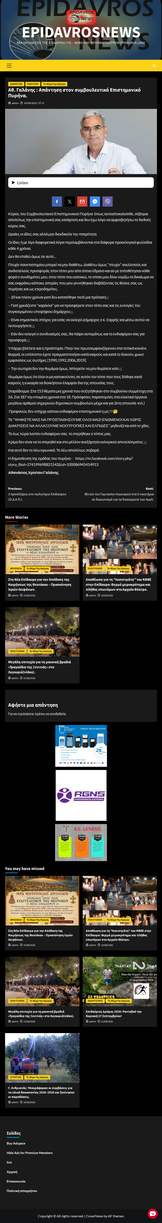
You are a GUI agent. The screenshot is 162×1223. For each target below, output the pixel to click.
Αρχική (12, 1172)
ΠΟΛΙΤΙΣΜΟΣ (95, 568)
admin (15, 103)
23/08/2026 (29, 595)
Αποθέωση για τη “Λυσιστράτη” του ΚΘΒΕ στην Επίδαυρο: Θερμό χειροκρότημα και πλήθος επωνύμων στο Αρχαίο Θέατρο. (118, 584)
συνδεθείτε (58, 714)
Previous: (37, 494)
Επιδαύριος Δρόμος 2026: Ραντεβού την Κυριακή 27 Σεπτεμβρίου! (114, 1013)
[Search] (154, 65)
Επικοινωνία (16, 1181)
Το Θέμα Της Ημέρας (54, 84)
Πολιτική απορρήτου (22, 1191)
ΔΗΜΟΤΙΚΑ (16, 84)
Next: (119, 494)
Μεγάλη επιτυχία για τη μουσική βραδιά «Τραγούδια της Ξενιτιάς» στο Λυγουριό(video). (39, 667)
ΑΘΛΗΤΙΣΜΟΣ (95, 1001)
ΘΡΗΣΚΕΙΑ (16, 568)
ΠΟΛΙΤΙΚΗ (32, 84)
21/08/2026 (107, 1021)
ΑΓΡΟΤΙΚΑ (15, 1077)
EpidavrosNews (81, 32)
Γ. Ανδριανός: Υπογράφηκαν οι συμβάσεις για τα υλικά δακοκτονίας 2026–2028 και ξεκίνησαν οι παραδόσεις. (41, 1092)
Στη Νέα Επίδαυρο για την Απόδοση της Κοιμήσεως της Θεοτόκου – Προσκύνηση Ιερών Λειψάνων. (39, 584)
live (9, 1162)
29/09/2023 (30, 103)
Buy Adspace (16, 1143)
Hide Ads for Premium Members (30, 1153)
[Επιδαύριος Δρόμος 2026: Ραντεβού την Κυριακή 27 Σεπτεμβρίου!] (120, 981)
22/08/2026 (29, 678)
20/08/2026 (29, 1102)
